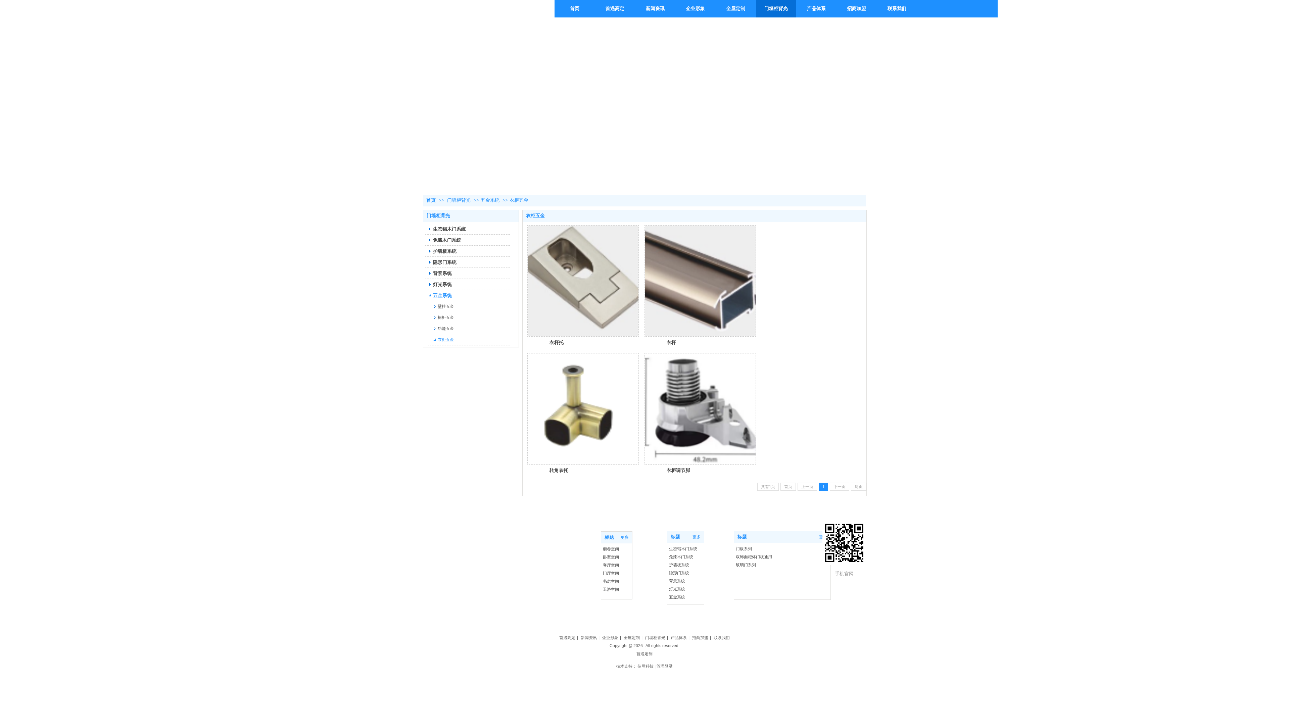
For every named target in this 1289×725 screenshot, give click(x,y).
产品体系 (679, 637)
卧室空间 (611, 557)
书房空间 (611, 581)
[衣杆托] (583, 281)
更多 (625, 537)
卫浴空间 (611, 589)
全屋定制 (632, 637)
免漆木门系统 (681, 556)
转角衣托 (559, 470)
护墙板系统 (679, 565)
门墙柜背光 (459, 200)
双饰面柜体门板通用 (754, 556)
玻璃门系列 (746, 565)
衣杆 (671, 342)
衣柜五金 (519, 200)
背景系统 (677, 581)
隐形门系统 (679, 573)
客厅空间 (611, 565)
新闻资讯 (589, 637)
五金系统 (490, 200)
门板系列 (744, 548)
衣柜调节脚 (678, 470)
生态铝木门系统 (683, 548)
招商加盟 (700, 637)
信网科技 (645, 666)
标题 (742, 536)
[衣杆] (700, 281)
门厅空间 (611, 573)
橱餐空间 (611, 549)
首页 (431, 200)
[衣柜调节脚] (700, 409)
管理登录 (665, 666)
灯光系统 (677, 589)
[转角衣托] (583, 409)
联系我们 (722, 637)
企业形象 (610, 637)
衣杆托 (557, 342)
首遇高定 (567, 637)
